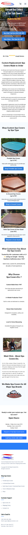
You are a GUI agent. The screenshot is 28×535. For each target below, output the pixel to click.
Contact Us (6, 508)
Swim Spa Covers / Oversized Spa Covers (14, 486)
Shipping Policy (7, 505)
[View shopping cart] (20, 4)
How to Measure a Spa (9, 488)
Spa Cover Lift (6, 502)
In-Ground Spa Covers (8, 483)
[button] (25, 3)
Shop (4, 491)
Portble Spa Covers (8, 480)
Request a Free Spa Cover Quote (14, 432)
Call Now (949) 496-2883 (14, 438)
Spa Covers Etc (14, 467)
